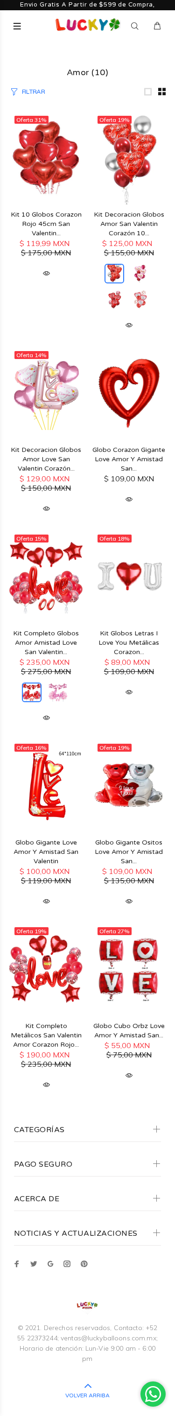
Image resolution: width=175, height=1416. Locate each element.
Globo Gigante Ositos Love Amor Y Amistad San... (129, 851)
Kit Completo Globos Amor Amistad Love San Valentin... (46, 642)
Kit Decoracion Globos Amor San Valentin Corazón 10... (129, 224)
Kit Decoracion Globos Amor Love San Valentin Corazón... (46, 459)
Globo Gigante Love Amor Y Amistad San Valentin (46, 851)
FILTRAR (33, 92)
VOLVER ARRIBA (87, 1395)
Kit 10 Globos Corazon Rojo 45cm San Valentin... (46, 224)
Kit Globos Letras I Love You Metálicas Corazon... (128, 642)
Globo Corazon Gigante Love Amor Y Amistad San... (128, 459)
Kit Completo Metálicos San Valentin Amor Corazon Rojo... (46, 1035)
